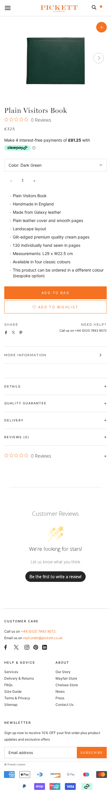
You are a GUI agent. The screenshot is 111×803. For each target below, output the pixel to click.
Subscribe (92, 753)
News (60, 691)
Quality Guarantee (25, 403)
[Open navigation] (7, 8)
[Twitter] (16, 646)
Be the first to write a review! (55, 576)
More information (25, 355)
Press (60, 698)
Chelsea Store (67, 685)
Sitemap (10, 704)
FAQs (8, 685)
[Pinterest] (35, 646)
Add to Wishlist (58, 307)
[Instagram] (26, 646)
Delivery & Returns (19, 678)
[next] (98, 58)
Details (12, 386)
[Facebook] (5, 646)
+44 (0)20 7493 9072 (38, 631)
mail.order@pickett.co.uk (43, 638)
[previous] (12, 58)
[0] (104, 8)
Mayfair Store (66, 678)
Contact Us (64, 704)
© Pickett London (14, 764)
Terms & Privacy (17, 698)
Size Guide (13, 691)
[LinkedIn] (44, 646)
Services (11, 672)
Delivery (14, 420)
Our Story (63, 672)
